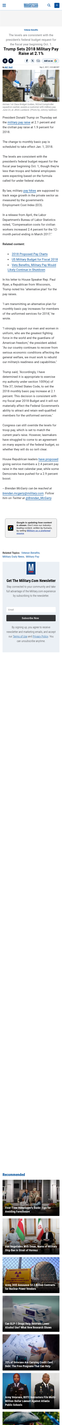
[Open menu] (4, 5)
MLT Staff (9, 67)
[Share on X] (32, 60)
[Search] (49, 5)
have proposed (48, 459)
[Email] (38, 60)
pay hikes (29, 190)
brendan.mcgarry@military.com (23, 493)
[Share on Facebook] (26, 60)
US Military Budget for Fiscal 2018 (35, 259)
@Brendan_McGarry (38, 498)
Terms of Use (20, 636)
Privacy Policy (40, 636)
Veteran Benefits (31, 30)
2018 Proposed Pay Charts (30, 254)
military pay (15, 122)
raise (26, 122)
